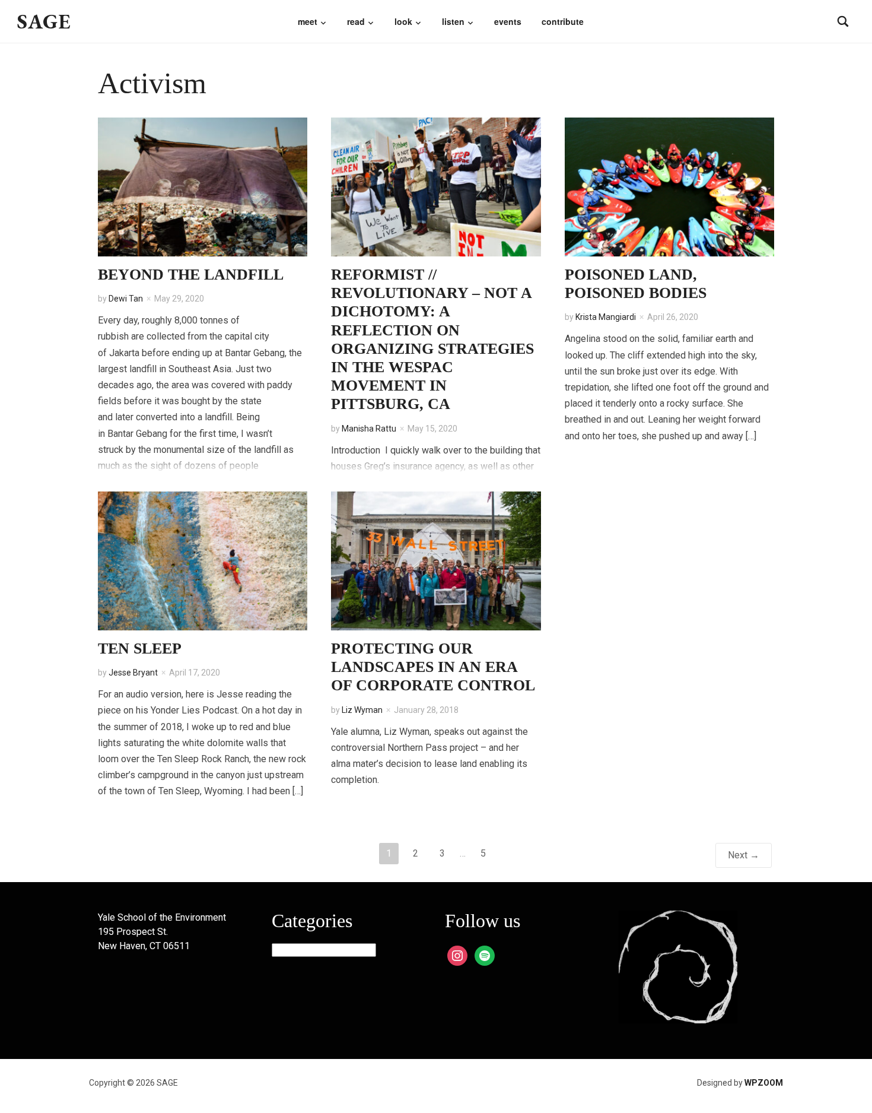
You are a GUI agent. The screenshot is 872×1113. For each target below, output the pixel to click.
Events (507, 21)
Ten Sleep (140, 648)
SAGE (44, 21)
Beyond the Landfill (191, 274)
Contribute (563, 21)
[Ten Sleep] (202, 560)
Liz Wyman (362, 710)
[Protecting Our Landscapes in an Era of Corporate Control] (435, 560)
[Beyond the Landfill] (202, 186)
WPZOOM (763, 1082)
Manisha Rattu (369, 428)
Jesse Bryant (133, 672)
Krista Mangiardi (605, 317)
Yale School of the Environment (162, 917)
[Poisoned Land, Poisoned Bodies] (669, 186)
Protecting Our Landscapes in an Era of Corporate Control (433, 667)
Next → (743, 855)
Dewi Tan (126, 298)
